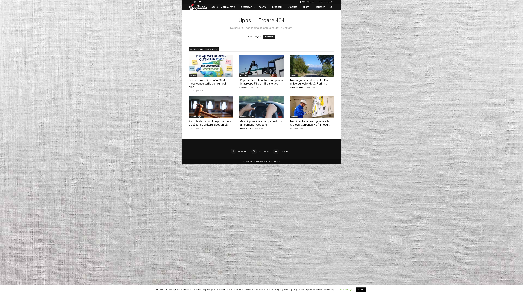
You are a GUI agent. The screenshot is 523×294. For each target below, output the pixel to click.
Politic (262, 7)
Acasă (215, 7)
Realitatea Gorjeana (196, 117)
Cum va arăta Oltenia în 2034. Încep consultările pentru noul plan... (207, 84)
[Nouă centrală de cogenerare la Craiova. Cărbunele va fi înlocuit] (312, 107)
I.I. (190, 91)
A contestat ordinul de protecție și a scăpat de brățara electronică (210, 123)
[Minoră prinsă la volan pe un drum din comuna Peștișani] (261, 107)
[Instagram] (195, 2)
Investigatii (247, 7)
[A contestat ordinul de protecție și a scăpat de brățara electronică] (211, 107)
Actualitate (228, 7)
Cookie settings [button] (345, 289)
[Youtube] (200, 2)
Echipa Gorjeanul (297, 87)
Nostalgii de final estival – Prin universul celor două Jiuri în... (309, 82)
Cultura (292, 7)
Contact (320, 7)
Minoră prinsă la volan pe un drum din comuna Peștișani (260, 123)
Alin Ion (242, 87)
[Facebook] (191, 2)
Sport (306, 7)
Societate (193, 75)
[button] (331, 7)
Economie (277, 7)
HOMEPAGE (269, 37)
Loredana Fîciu (245, 128)
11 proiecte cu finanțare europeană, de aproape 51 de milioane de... (261, 82)
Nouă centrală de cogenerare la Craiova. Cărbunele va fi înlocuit (310, 123)
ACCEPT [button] (361, 289)
